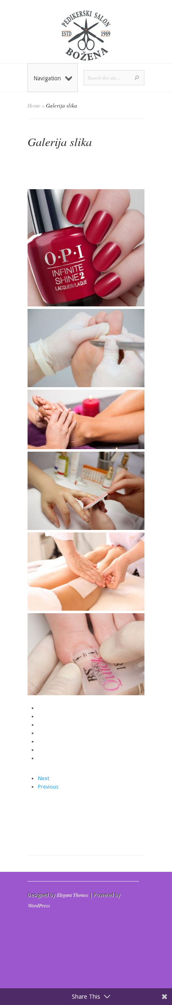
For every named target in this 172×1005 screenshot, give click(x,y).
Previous (48, 787)
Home (34, 105)
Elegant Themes (72, 894)
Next (43, 778)
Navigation (47, 78)
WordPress (39, 905)
